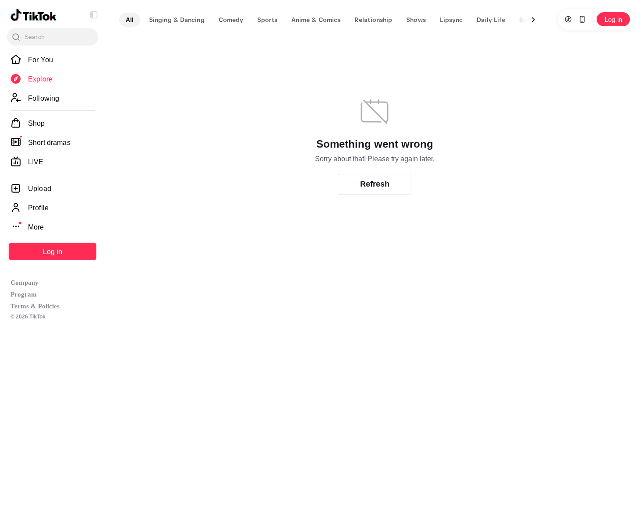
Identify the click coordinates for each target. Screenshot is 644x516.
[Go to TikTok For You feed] (34, 15)
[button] (93, 15)
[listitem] (52, 59)
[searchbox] (52, 37)
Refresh (374, 184)
